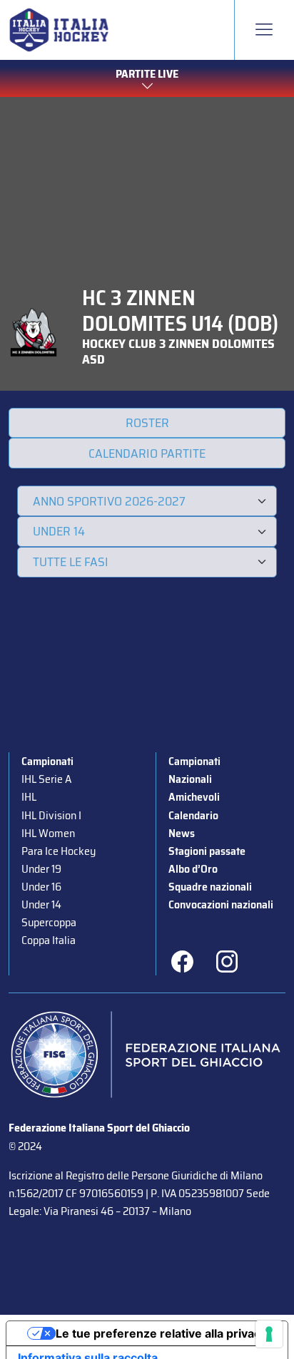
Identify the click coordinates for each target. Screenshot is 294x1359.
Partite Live (147, 74)
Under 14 (41, 904)
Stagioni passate (206, 851)
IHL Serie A (46, 779)
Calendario (193, 815)
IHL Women (48, 833)
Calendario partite (147, 453)
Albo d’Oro (193, 869)
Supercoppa (48, 922)
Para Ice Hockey (58, 851)
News (181, 833)
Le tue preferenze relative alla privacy (161, 1333)
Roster (147, 423)
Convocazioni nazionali (220, 904)
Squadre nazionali (210, 887)
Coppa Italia (48, 940)
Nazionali (190, 779)
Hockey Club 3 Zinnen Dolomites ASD (178, 351)
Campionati (47, 761)
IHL (28, 797)
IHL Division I (51, 815)
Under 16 (41, 887)
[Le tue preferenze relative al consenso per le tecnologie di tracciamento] (269, 1334)
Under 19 (41, 869)
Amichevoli (194, 797)
